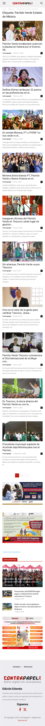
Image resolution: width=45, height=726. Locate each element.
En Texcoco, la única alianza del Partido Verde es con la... (20, 403)
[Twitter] (25, 709)
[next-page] (27, 475)
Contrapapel (6, 53)
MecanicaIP (22, 720)
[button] (4, 3)
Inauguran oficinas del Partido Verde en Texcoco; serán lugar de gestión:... (20, 221)
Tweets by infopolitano (11, 552)
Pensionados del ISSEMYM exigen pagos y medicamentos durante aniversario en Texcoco (27, 593)
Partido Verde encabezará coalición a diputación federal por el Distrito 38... (22, 46)
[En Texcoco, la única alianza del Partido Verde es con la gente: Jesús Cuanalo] (22, 388)
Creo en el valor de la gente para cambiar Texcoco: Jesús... (20, 311)
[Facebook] (20, 709)
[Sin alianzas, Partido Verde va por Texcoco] (22, 251)
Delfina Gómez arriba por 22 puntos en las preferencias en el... (22, 91)
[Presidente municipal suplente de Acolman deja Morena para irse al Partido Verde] (22, 431)
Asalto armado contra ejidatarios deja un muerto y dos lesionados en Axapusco (27, 606)
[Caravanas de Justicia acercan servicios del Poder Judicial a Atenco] (22, 576)
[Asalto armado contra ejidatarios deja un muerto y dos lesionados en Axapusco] (7, 606)
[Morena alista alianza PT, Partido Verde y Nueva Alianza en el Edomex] (22, 163)
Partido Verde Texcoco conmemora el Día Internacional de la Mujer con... (22, 358)
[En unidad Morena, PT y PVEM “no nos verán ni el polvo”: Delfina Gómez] (22, 120)
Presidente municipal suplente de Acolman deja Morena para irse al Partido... (21, 447)
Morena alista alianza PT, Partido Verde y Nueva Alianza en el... (21, 177)
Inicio (4, 9)
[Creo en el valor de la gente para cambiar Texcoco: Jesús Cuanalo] (22, 297)
